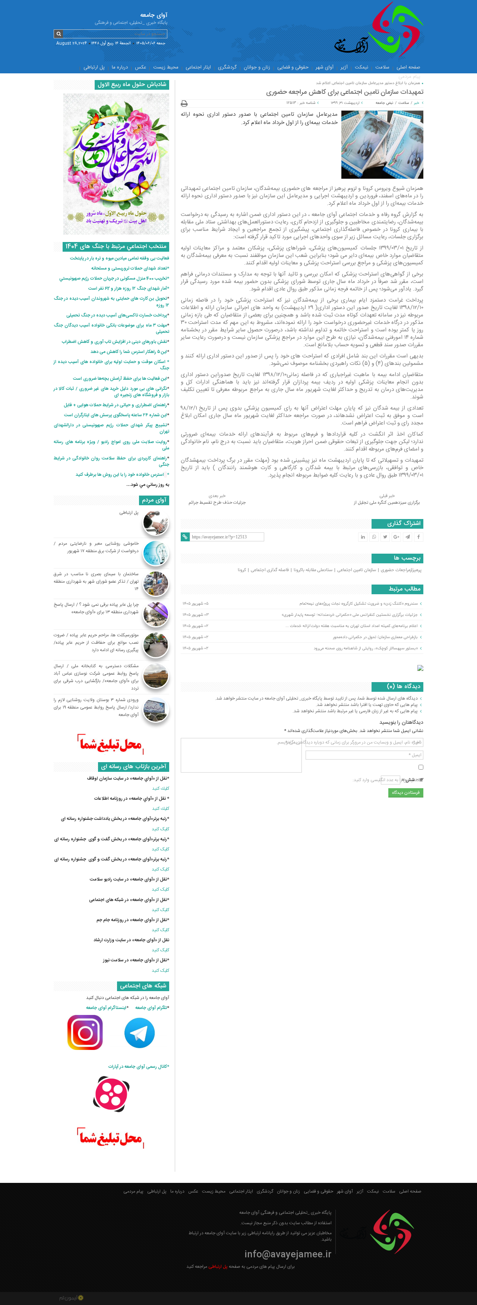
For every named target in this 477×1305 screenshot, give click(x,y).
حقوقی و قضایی (293, 67)
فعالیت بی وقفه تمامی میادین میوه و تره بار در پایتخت (119, 258)
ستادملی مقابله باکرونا (313, 570)
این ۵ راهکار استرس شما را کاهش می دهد (129, 352)
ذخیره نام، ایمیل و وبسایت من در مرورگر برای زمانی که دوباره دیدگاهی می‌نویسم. (349, 742)
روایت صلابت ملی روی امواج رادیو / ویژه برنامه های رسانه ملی (111, 445)
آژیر (344, 67)
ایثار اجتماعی (198, 67)
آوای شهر (325, 67)
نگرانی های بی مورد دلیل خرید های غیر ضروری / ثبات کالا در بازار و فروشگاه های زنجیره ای (111, 392)
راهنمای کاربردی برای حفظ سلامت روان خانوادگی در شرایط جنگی (111, 461)
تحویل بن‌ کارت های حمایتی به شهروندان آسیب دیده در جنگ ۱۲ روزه (111, 302)
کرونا (242, 570)
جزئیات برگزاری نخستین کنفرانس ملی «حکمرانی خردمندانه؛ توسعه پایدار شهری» (350, 615)
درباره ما (120, 67)
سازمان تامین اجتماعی (356, 570)
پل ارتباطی (94, 67)
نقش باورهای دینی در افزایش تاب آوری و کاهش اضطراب (114, 342)
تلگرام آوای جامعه (151, 1008)
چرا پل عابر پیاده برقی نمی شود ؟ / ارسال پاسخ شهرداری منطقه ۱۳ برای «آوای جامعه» (96, 608)
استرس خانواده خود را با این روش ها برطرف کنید (120, 474)
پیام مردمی (409, 77)
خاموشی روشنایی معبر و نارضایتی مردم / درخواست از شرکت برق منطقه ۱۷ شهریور (96, 547)
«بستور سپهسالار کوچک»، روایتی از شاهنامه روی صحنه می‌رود (366, 648)
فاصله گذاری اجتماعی (270, 570)
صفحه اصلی (408, 67)
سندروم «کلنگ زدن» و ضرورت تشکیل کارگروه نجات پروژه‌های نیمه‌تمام (359, 604)
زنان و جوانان (257, 67)
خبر (416, 103)
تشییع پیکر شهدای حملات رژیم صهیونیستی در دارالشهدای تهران (111, 428)
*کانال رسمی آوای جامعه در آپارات (138, 1066)
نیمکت (361, 67)
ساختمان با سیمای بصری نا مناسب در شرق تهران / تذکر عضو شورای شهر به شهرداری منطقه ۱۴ (96, 581)
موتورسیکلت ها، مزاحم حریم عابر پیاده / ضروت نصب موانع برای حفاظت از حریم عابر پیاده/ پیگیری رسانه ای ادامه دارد (96, 642)
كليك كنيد (160, 788)
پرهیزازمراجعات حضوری (401, 570)
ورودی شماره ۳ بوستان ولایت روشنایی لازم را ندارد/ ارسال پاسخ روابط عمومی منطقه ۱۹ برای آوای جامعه (96, 707)
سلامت (382, 67)
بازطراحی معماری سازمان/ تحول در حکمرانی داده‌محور (375, 637)
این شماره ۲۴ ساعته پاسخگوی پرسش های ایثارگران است (115, 415)
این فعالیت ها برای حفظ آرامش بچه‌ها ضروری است (120, 378)
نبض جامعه (384, 103)
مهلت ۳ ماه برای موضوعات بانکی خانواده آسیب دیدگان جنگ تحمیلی (111, 328)
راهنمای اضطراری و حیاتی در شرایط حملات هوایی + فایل (115, 405)
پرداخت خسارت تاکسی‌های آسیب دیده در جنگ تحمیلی (116, 315)
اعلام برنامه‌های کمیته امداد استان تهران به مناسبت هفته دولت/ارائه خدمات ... (351, 626)
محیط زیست (166, 67)
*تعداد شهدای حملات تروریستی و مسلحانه (130, 268)
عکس (140, 67)
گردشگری (227, 67)
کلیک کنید (160, 829)
